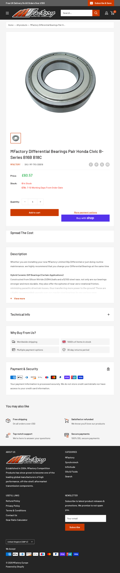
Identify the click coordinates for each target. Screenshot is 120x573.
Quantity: (15, 201)
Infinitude (70, 466)
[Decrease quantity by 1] (25, 202)
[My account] (106, 13)
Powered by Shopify (15, 566)
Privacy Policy (13, 505)
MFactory (15, 164)
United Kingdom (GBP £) (17, 541)
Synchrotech (71, 462)
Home (11, 25)
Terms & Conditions (16, 510)
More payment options (85, 212)
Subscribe (75, 527)
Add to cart (34, 212)
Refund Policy (13, 500)
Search (68, 476)
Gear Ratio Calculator (17, 519)
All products (22, 25)
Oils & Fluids (71, 471)
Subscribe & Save (103, 3)
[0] (112, 13)
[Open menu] (7, 13)
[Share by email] (108, 164)
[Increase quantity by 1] (40, 202)
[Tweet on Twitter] (102, 164)
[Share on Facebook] (91, 164)
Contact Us (11, 515)
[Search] (96, 13)
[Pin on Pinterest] (96, 164)
